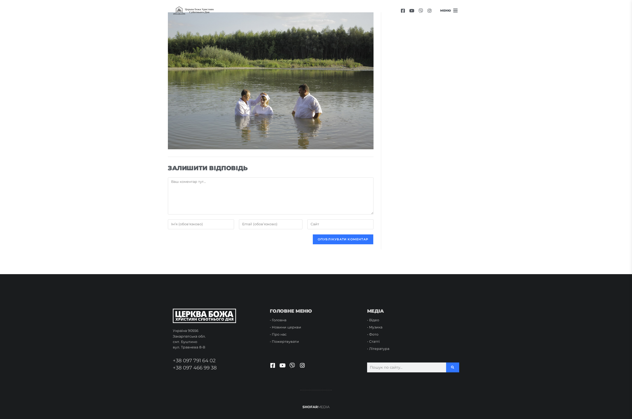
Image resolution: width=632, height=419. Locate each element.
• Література (378, 348)
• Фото (372, 334)
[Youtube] (411, 10)
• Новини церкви (285, 327)
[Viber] (420, 10)
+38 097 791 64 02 (194, 360)
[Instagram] (429, 10)
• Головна (278, 320)
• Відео (373, 320)
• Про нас (278, 334)
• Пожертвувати (284, 341)
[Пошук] (452, 367)
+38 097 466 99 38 (195, 368)
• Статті (373, 341)
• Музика (374, 327)
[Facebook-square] (402, 10)
